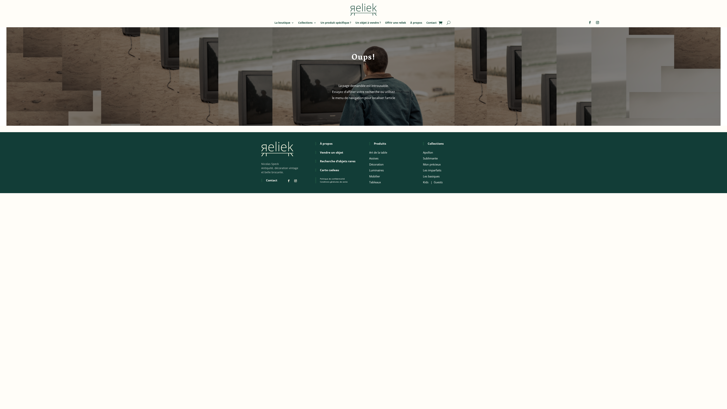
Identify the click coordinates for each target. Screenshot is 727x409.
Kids (425, 182)
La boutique (282, 22)
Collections (305, 22)
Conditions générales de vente (334, 181)
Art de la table (378, 152)
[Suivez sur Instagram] (597, 23)
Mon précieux (432, 164)
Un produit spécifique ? (336, 22)
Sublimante (430, 158)
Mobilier (374, 176)
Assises (373, 158)
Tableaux (375, 182)
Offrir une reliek (395, 22)
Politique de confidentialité (332, 178)
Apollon (428, 152)
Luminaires (376, 170)
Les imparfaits (432, 170)
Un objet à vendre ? (368, 22)
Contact (431, 22)
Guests (438, 182)
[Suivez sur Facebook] (590, 23)
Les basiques (431, 176)
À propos (416, 22)
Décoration (376, 164)
